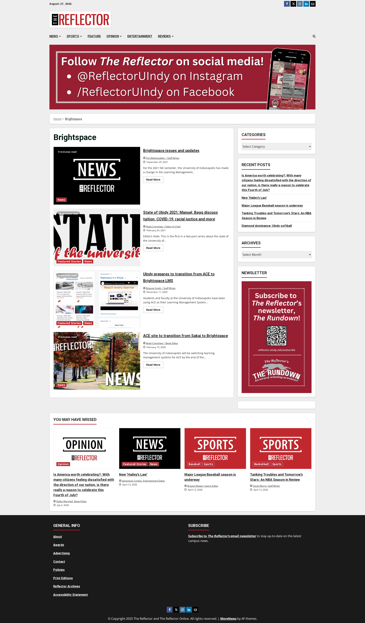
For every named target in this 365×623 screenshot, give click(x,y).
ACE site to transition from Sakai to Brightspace (96, 361)
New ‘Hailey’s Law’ (254, 197)
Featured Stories (69, 261)
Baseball (194, 464)
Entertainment (139, 36)
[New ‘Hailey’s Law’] (150, 448)
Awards (58, 545)
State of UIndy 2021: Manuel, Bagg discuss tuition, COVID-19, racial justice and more (96, 237)
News (53, 36)
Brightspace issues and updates (96, 176)
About (57, 537)
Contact (59, 561)
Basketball (261, 464)
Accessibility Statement (70, 595)
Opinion (112, 36)
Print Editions (63, 578)
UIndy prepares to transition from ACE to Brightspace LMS (96, 299)
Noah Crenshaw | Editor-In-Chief (163, 226)
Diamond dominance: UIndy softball (267, 226)
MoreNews (228, 619)
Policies (59, 570)
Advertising (61, 553)
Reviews (164, 36)
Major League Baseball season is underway (272, 205)
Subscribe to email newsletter (222, 536)
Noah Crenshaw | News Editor (162, 343)
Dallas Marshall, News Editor (71, 501)
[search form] (314, 36)
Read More (154, 180)
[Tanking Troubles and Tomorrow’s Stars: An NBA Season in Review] (281, 448)
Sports (73, 36)
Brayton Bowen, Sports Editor (202, 486)
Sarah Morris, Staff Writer (266, 486)
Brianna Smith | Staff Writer (161, 288)
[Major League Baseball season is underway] (215, 448)
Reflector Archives (66, 586)
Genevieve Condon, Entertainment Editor (143, 480)
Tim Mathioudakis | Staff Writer (162, 158)
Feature (94, 36)
